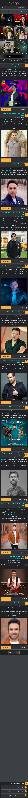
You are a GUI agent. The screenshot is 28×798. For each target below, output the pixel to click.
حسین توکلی (16, 67)
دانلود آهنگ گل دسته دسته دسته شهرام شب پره (14, 791)
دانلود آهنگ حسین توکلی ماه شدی (15, 407)
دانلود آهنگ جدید (19, 11)
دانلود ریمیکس (4, 11)
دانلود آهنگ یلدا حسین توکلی (16, 556)
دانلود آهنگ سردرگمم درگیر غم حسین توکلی (13, 360)
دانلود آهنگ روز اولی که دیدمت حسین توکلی (13, 312)
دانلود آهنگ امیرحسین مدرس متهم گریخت (16, 795)
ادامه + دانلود (6, 109)
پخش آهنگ (11, 11)
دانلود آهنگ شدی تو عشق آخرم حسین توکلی (13, 265)
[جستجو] (3, 7)
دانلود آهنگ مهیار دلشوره (19, 787)
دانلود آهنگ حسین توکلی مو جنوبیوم (14, 65)
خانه (26, 11)
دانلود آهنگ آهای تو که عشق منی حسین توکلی (12, 164)
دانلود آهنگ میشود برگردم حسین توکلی (14, 603)
